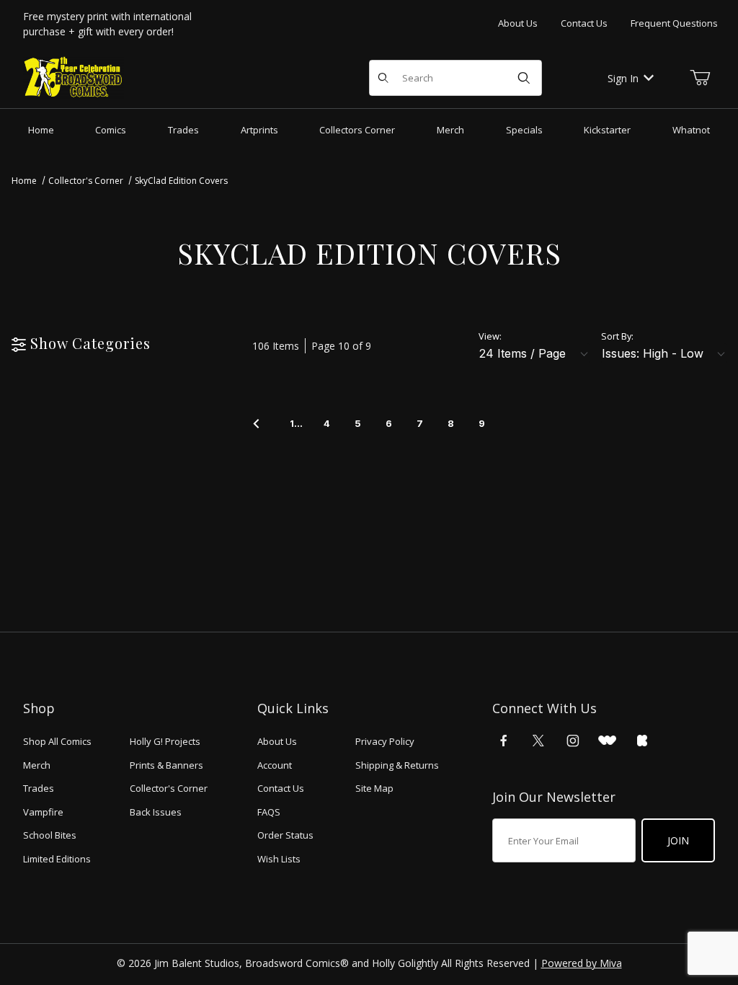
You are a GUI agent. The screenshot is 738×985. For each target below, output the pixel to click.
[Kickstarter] (642, 740)
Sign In (623, 78)
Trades (38, 788)
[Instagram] (573, 740)
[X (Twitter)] (538, 740)
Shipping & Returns (397, 765)
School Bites (49, 835)
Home (24, 181)
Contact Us (584, 23)
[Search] (524, 78)
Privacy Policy (384, 741)
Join (678, 840)
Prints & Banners (166, 765)
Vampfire (43, 811)
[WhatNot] (607, 740)
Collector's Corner (85, 181)
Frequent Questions (674, 23)
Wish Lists (279, 858)
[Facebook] (503, 740)
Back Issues (156, 811)
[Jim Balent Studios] (73, 77)
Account (274, 765)
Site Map (374, 788)
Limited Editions (57, 858)
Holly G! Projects (165, 741)
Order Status (285, 835)
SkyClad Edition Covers (181, 181)
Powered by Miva (581, 963)
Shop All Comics (57, 741)
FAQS (268, 811)
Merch (36, 765)
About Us (518, 23)
